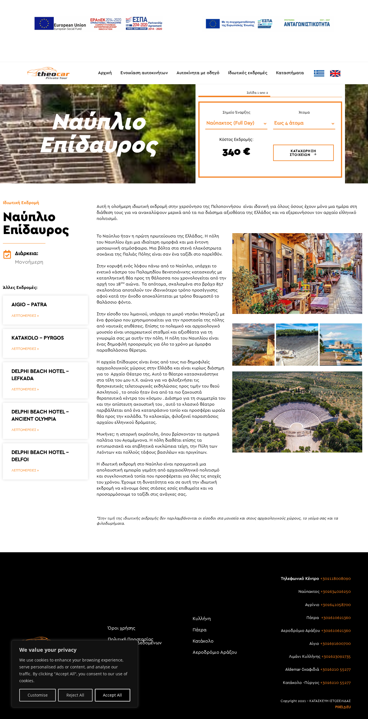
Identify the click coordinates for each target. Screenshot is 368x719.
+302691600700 (335, 644)
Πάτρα (199, 630)
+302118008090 (335, 579)
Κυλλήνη (202, 618)
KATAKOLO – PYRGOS (38, 338)
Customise (38, 695)
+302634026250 (336, 592)
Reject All (75, 695)
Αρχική (105, 73)
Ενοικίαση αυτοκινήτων (144, 73)
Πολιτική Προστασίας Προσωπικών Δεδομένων (135, 641)
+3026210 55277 (335, 670)
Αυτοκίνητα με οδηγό (198, 73)
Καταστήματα (290, 73)
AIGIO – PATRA (29, 304)
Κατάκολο (203, 641)
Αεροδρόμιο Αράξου (215, 652)
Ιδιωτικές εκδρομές (247, 73)
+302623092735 (336, 657)
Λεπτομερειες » (25, 315)
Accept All (112, 695)
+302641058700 (336, 605)
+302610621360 (336, 618)
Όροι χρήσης (121, 628)
